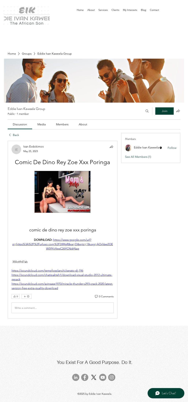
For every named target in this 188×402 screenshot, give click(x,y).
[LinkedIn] (75, 377)
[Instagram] (111, 377)
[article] (63, 229)
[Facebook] (84, 377)
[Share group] (178, 111)
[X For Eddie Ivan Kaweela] (93, 377)
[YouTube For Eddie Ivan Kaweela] (102, 377)
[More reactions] (26, 296)
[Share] (111, 147)
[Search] (147, 111)
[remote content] (63, 192)
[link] (20, 124)
